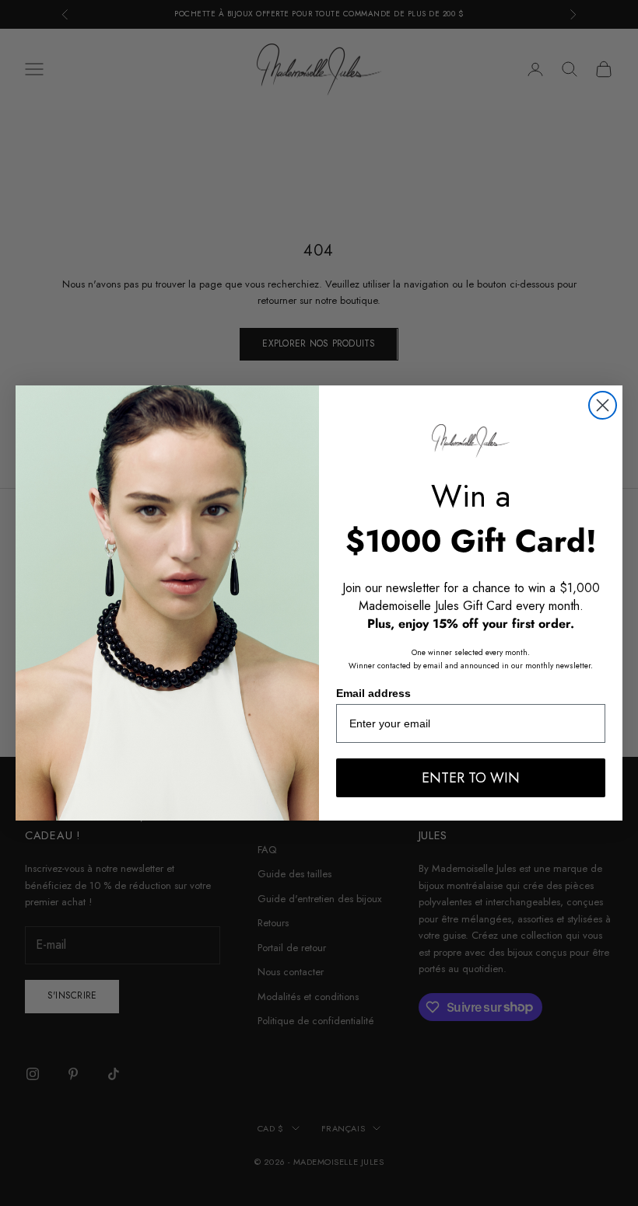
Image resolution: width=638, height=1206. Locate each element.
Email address (373, 693)
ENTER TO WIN (471, 778)
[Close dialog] (602, 405)
